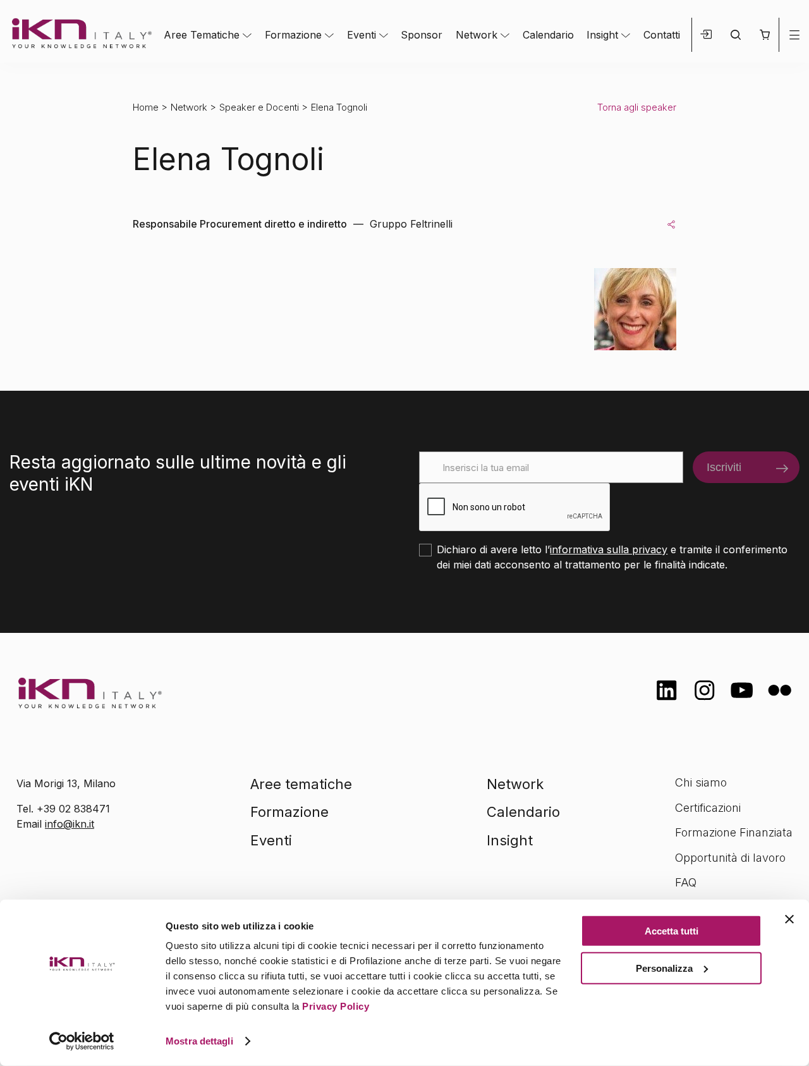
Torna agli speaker (636, 107)
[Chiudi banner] (789, 919)
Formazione (293, 34)
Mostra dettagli (199, 1041)
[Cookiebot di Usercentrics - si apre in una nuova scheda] (82, 1041)
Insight (602, 34)
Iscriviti (724, 467)
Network (476, 34)
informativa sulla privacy (608, 549)
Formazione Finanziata (734, 832)
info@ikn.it (69, 824)
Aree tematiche (301, 784)
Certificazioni (708, 807)
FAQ (685, 882)
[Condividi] (671, 224)
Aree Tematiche (202, 34)
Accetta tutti (671, 931)
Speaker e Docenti (259, 107)
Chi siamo (701, 782)
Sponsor (421, 34)
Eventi (361, 34)
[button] (764, 34)
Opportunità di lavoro (730, 857)
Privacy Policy (335, 1006)
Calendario (548, 34)
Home (146, 107)
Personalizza (664, 967)
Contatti (661, 34)
